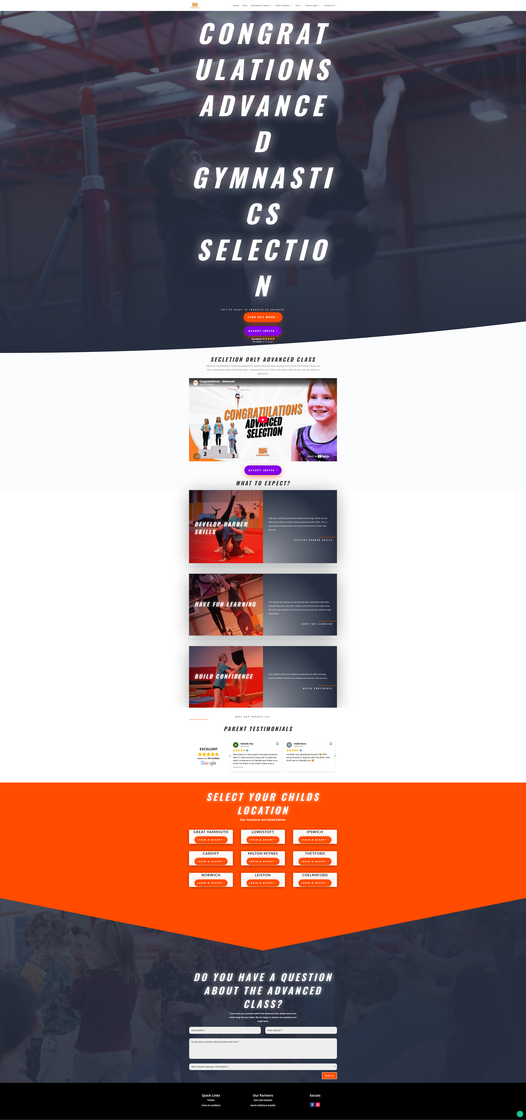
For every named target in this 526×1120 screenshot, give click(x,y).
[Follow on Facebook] (312, 1104)
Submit (329, 1075)
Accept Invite (261, 331)
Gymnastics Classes (260, 6)
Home (236, 6)
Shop (244, 6)
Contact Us (329, 6)
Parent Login (312, 6)
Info (297, 6)
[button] (230, 756)
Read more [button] (238, 767)
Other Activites (282, 6)
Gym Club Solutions (263, 1100)
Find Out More (262, 317)
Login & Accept (209, 839)
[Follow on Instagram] (318, 1104)
